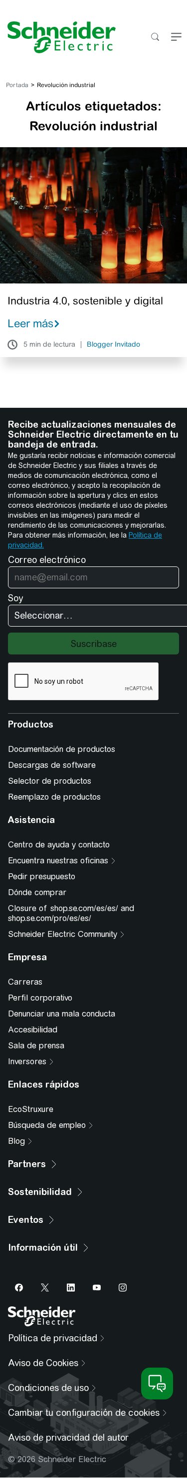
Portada (17, 85)
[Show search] (155, 37)
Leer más (30, 323)
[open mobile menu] (176, 37)
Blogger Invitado (113, 344)
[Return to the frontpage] (58, 37)
